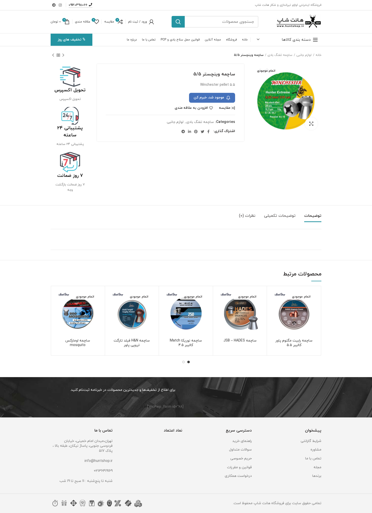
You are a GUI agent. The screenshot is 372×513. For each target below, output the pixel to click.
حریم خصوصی (241, 458)
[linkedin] (190, 131)
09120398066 (78, 5)
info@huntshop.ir (99, 461)
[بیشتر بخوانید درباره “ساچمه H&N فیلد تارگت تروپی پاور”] (112, 309)
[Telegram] (54, 5)
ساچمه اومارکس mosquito (77, 343)
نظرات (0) (247, 216)
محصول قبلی (63, 55)
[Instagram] (60, 5)
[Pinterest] (196, 131)
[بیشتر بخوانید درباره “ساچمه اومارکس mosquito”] (58, 309)
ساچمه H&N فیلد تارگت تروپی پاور (132, 343)
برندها (316, 476)
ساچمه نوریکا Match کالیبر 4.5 (186, 343)
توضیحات (312, 216)
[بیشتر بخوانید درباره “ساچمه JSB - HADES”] (220, 309)
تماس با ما (313, 458)
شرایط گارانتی (311, 441)
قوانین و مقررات (239, 467)
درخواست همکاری (238, 476)
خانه (318, 55)
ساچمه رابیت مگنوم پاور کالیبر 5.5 (294, 343)
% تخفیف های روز (71, 39)
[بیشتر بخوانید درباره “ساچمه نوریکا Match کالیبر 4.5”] (166, 309)
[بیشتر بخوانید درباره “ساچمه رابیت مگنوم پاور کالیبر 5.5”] (274, 309)
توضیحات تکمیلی (280, 216)
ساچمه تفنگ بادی (279, 55)
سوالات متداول (240, 449)
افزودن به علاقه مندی (191, 108)
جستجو (178, 22)
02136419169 (103, 470)
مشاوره (316, 449)
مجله (317, 467)
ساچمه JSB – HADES (240, 340)
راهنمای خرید (242, 441)
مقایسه (224, 108)
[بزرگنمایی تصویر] (311, 123)
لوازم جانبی (304, 55)
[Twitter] (202, 131)
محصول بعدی (53, 55)
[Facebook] (208, 131)
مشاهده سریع (274, 321)
